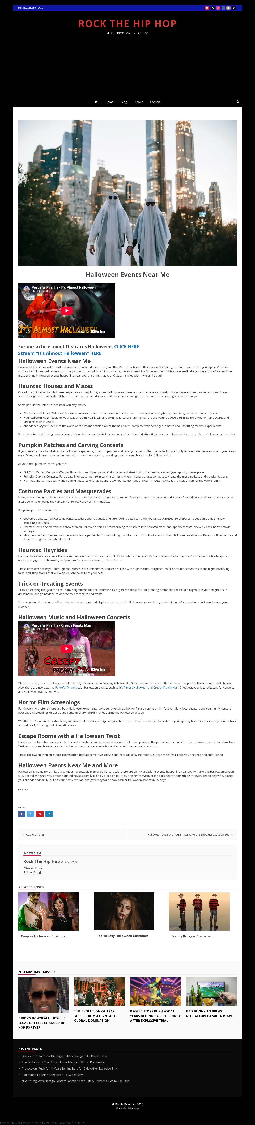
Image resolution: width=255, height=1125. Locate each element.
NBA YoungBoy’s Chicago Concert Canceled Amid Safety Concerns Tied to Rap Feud (76, 1081)
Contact (155, 102)
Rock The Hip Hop (127, 23)
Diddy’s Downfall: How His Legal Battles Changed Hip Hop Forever (42, 1023)
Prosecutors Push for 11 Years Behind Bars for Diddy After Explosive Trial (155, 1016)
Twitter (213, 8)
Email (228, 8)
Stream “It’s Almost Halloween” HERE (59, 353)
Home (109, 102)
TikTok (234, 8)
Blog (124, 102)
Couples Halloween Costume (43, 936)
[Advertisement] (127, 60)
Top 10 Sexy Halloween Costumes (122, 936)
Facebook (223, 8)
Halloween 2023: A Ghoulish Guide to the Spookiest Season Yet (188, 835)
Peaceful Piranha (66, 687)
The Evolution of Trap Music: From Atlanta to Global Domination (95, 1016)
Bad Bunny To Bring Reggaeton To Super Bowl (52, 1075)
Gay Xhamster (35, 835)
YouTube (207, 8)
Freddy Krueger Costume (191, 936)
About (139, 102)
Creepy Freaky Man (165, 687)
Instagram (218, 8)
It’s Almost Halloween (133, 687)
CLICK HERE (126, 346)
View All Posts (33, 868)
